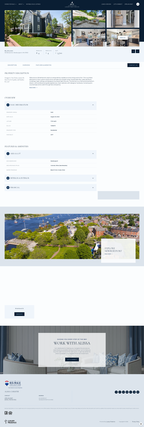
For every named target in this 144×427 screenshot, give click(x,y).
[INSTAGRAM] (119, 392)
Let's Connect (117, 4)
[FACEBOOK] (116, 392)
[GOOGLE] (137, 392)
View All (123, 37)
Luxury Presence (110, 421)
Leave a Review (106, 4)
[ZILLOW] (134, 392)
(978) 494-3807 (129, 4)
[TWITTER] (130, 392)
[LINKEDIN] (123, 392)
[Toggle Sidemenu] (137, 4)
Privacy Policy (135, 421)
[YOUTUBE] (127, 392)
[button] (133, 65)
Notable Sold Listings (33, 4)
